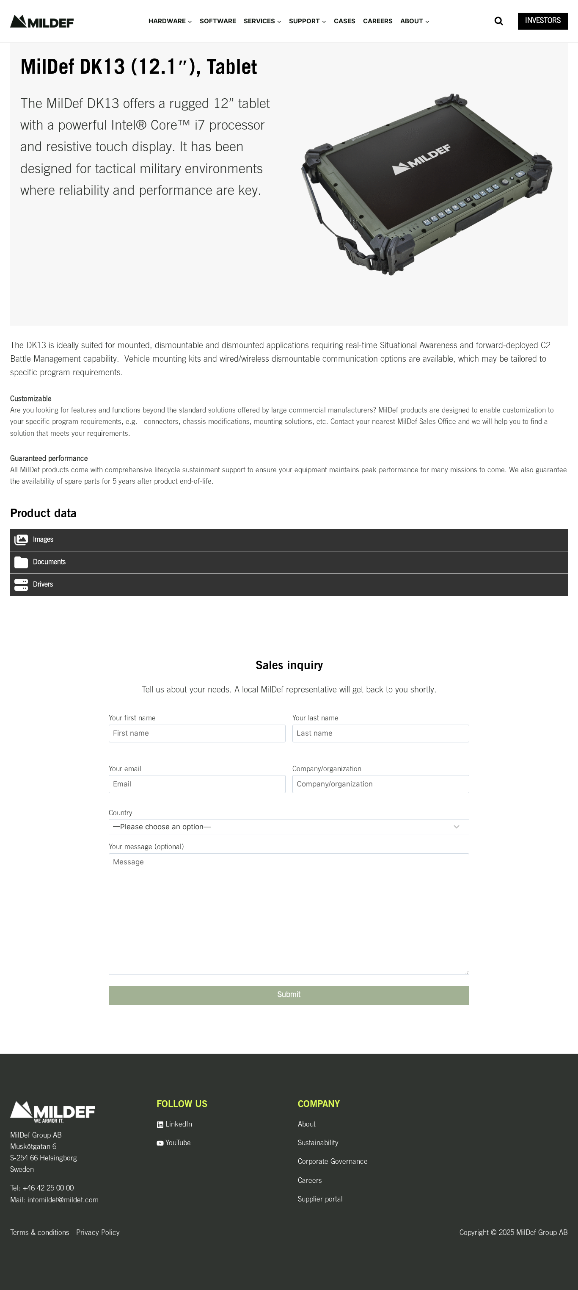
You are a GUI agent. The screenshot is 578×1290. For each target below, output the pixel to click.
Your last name (315, 718)
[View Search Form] (498, 21)
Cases (344, 21)
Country (120, 813)
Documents (49, 562)
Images (43, 540)
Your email (125, 769)
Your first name (132, 718)
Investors (543, 21)
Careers (378, 21)
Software (218, 21)
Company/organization (326, 769)
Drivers (43, 584)
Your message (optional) (146, 847)
